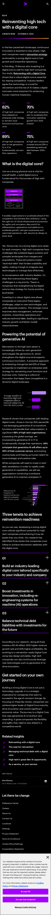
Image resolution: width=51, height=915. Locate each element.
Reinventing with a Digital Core (29, 73)
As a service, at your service (23, 764)
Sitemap (6, 828)
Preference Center (10, 803)
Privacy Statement (10, 833)
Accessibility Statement (13, 848)
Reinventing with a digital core (24, 742)
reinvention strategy (37, 54)
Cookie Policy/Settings (12, 843)
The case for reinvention (21, 746)
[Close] (48, 857)
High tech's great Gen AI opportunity (27, 759)
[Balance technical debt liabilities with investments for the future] (47, 612)
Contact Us (7, 818)
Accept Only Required (25, 899)
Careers (5, 808)
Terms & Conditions (11, 838)
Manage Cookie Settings (25, 907)
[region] (25, 884)
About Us (6, 813)
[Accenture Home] (25, 4)
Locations (6, 823)
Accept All (25, 891)
